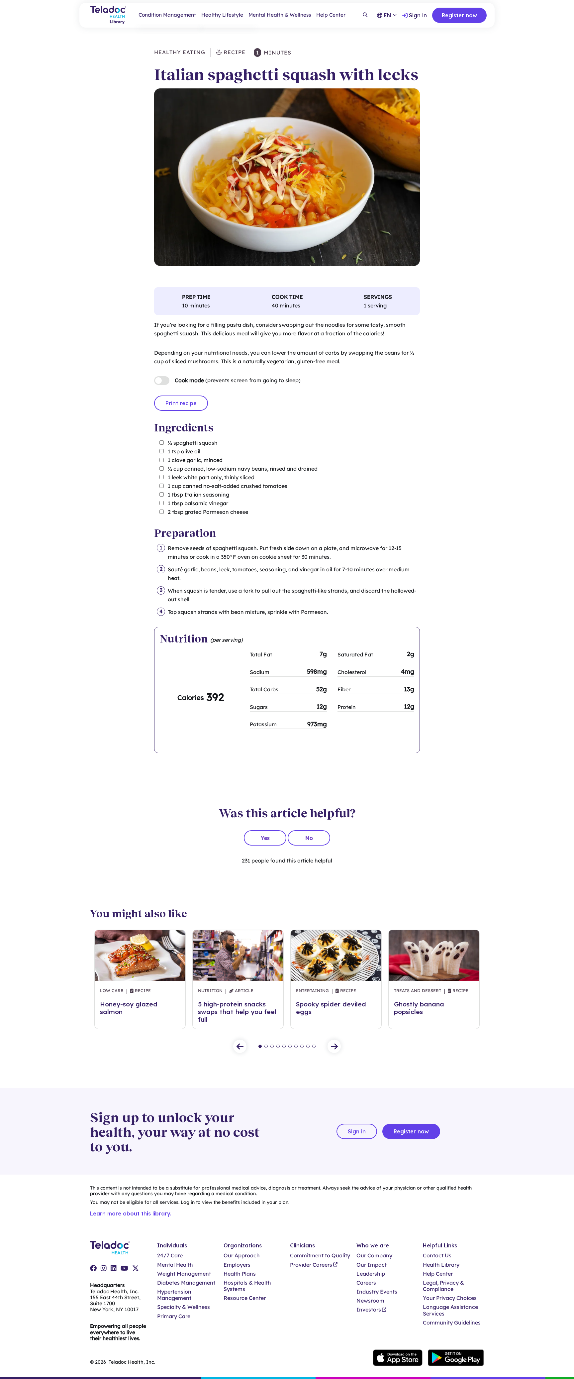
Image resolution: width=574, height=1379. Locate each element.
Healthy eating (179, 52)
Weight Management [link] (184, 1274)
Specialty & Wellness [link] (183, 1307)
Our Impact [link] (371, 1265)
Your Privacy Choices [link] (450, 1298)
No (309, 838)
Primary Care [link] (173, 1316)
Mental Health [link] (175, 1265)
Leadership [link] (370, 1274)
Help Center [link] (330, 15)
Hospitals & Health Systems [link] (247, 1286)
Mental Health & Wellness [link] (279, 15)
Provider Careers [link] (311, 1265)
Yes (265, 838)
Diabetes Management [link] (186, 1283)
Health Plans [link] (240, 1274)
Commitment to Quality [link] (320, 1255)
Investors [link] (368, 1310)
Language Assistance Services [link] (450, 1310)
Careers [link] (366, 1283)
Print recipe (181, 403)
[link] (93, 1268)
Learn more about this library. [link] (130, 1213)
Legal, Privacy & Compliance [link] (443, 1286)
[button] (239, 1046)
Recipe (233, 52)
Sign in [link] (418, 15)
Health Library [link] (441, 1265)
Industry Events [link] (376, 1292)
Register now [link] (459, 15)
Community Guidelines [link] (452, 1323)
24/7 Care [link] (170, 1255)
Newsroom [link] (370, 1301)
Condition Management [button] (167, 15)
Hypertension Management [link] (174, 1295)
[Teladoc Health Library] (108, 15)
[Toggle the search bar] (365, 15)
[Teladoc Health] (110, 1247)
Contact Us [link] (437, 1255)
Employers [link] (237, 1265)
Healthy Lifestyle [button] (222, 15)
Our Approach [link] (242, 1255)
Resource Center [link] (245, 1298)
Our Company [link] (374, 1255)
